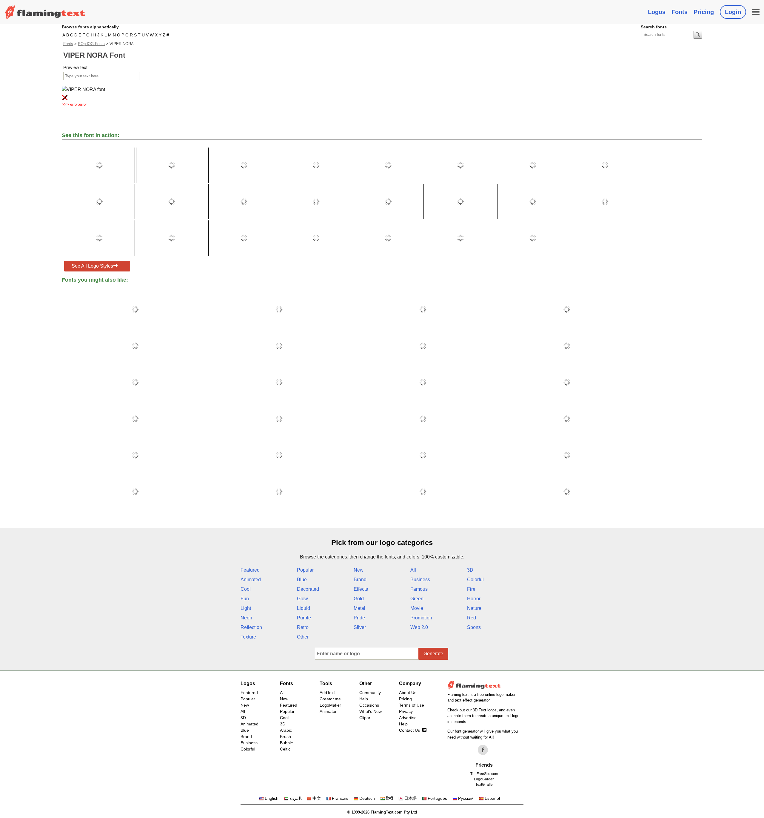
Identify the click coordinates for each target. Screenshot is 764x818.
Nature (474, 608)
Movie (416, 608)
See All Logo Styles (92, 265)
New (358, 570)
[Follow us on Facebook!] (483, 750)
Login (733, 12)
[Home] (45, 11)
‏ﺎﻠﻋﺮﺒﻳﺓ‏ (295, 798)
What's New (370, 711)
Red (471, 617)
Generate (433, 653)
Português (437, 798)
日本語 (410, 798)
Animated (251, 579)
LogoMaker (330, 705)
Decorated (308, 589)
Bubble (286, 742)
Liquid (303, 608)
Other (303, 636)
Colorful (475, 579)
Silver (360, 627)
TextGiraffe (484, 784)
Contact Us (409, 730)
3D (470, 570)
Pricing (704, 12)
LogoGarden (484, 779)
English (271, 798)
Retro (303, 627)
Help (363, 698)
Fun (245, 598)
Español (492, 798)
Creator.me (330, 698)
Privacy (406, 711)
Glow (302, 598)
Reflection (251, 627)
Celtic (285, 749)
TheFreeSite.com (484, 774)
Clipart (365, 717)
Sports (474, 627)
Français (340, 798)
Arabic (286, 730)
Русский (466, 798)
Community (370, 692)
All (413, 570)
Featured (250, 570)
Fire (471, 589)
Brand (360, 579)
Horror (473, 598)
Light (246, 608)
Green (416, 598)
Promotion (421, 617)
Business (420, 579)
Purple (304, 617)
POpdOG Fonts (91, 44)
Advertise (408, 717)
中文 (316, 798)
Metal (359, 608)
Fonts (679, 12)
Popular (305, 570)
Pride (359, 617)
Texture (248, 636)
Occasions (369, 705)
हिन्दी (389, 798)
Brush (285, 736)
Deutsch (367, 798)
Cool (246, 589)
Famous (419, 589)
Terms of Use (411, 705)
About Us (407, 692)
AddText (327, 692)
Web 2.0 (419, 627)
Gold (359, 598)
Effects (361, 589)
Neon (246, 617)
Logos (657, 12)
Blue (302, 579)
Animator (328, 711)
